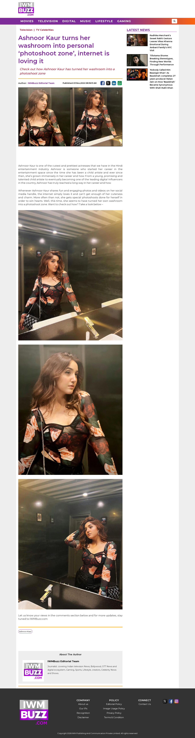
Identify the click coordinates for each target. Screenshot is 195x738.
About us (83, 704)
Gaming (124, 21)
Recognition (83, 713)
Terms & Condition (114, 717)
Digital (69, 21)
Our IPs (83, 708)
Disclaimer (83, 717)
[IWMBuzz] (26, 9)
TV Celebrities (45, 30)
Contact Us (145, 704)
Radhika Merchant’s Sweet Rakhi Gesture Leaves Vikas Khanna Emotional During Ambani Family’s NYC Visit (161, 43)
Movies (27, 21)
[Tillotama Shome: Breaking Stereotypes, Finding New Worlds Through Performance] (137, 60)
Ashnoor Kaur (25, 631)
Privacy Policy (114, 713)
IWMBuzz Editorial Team (41, 83)
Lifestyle (104, 21)
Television (48, 21)
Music (85, 21)
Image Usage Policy (114, 708)
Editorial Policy (114, 704)
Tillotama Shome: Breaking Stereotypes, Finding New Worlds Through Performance (162, 60)
